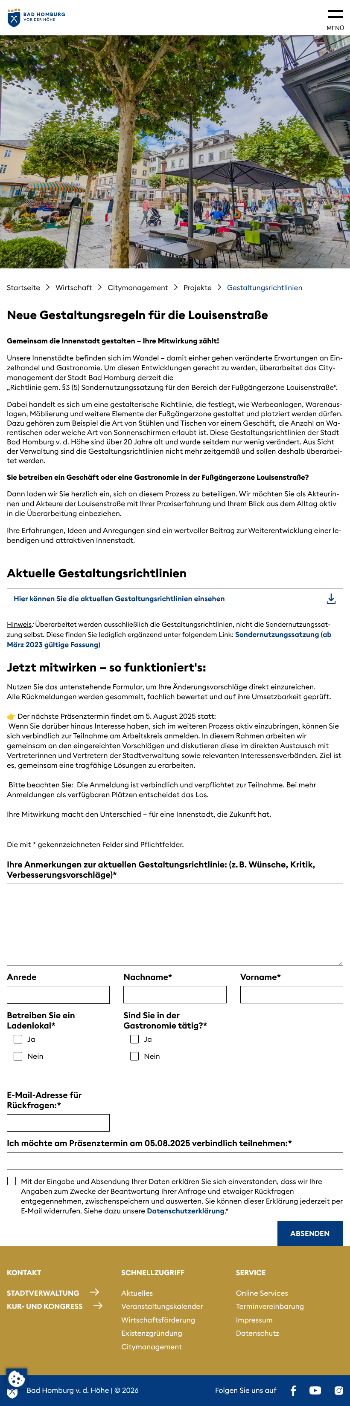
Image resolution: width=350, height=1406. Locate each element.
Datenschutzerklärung (186, 1211)
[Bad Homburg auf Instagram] (339, 1390)
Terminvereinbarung (270, 1306)
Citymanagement (138, 287)
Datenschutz (258, 1333)
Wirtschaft (73, 287)
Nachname (145, 977)
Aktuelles (137, 1293)
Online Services (262, 1293)
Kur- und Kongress (45, 1306)
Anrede (22, 977)
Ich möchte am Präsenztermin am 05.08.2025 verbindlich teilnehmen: (147, 1143)
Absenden (310, 1233)
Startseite (23, 287)
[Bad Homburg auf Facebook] (293, 1390)
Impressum (254, 1320)
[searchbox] (15, 996)
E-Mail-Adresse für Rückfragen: (44, 1100)
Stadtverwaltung (43, 1293)
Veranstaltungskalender (162, 1306)
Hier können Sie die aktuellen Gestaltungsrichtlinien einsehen (119, 598)
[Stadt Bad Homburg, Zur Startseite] (36, 18)
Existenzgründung (151, 1333)
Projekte (198, 287)
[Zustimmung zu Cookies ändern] (16, 1379)
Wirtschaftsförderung (158, 1320)
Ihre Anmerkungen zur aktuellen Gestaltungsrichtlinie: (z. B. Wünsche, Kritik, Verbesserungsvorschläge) (161, 870)
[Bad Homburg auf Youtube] (315, 1390)
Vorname (258, 977)
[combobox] (58, 995)
